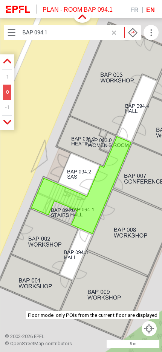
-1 (7, 107)
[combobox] (80, 32)
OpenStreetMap (27, 343)
